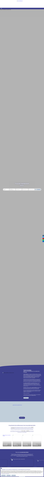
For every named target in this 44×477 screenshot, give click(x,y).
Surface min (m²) (31, 189)
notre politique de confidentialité (5, 473)
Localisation (18, 189)
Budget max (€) (24, 189)
